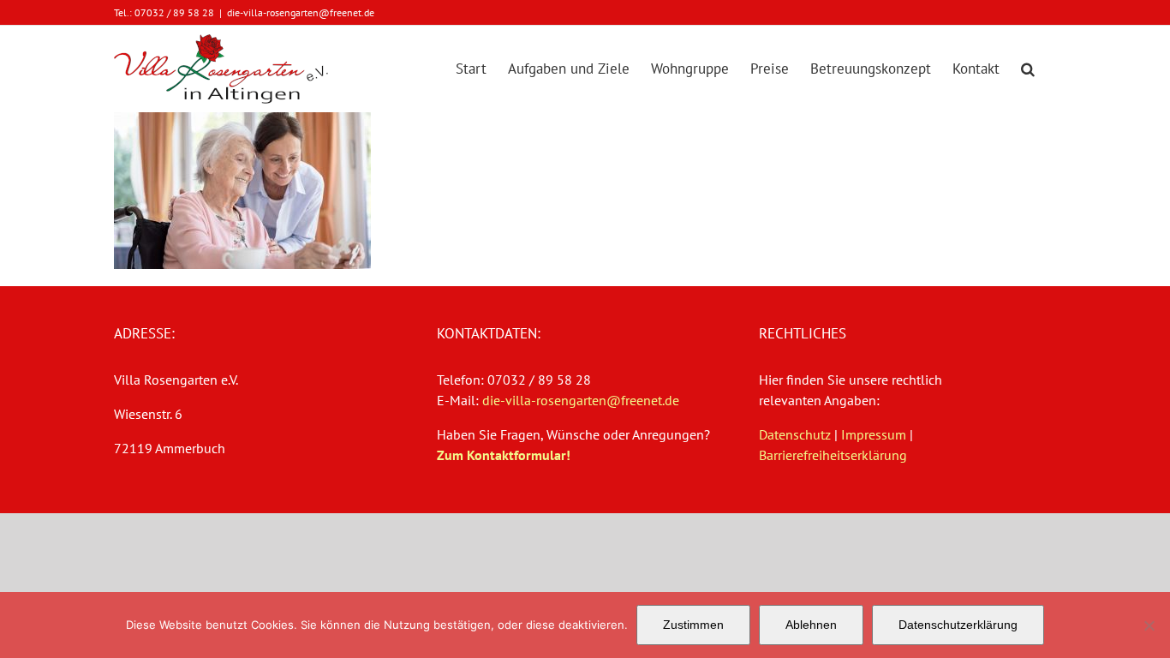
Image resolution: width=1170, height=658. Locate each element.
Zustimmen (693, 624)
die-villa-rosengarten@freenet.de (300, 12)
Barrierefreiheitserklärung (833, 455)
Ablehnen (811, 624)
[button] (1028, 69)
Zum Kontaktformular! (503, 455)
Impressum (873, 434)
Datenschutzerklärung (958, 624)
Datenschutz (795, 434)
